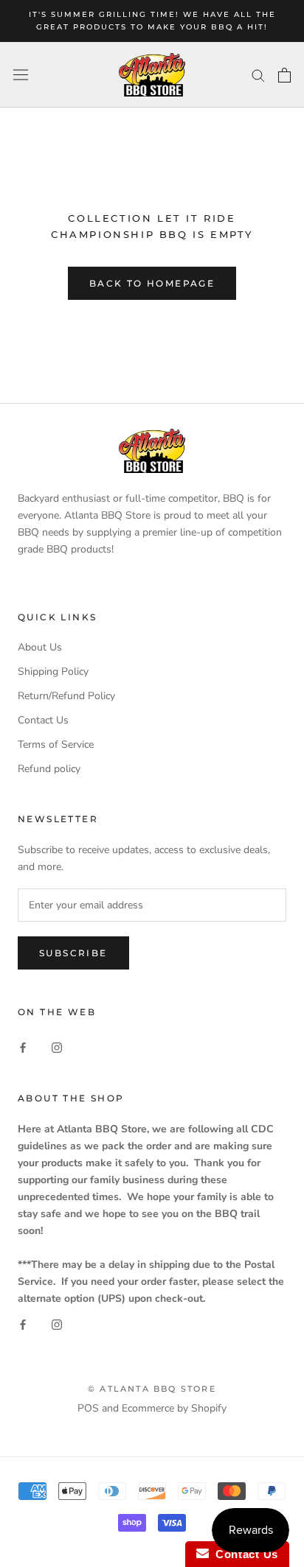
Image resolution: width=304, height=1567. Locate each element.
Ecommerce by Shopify (174, 1408)
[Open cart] (284, 75)
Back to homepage (152, 283)
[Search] (258, 75)
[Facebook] (23, 1047)
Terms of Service (56, 744)
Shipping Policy (53, 672)
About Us (40, 647)
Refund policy (49, 769)
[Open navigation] (20, 74)
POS (88, 1408)
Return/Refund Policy (66, 696)
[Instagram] (57, 1047)
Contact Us (43, 720)
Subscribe (73, 952)
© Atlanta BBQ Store (152, 1389)
